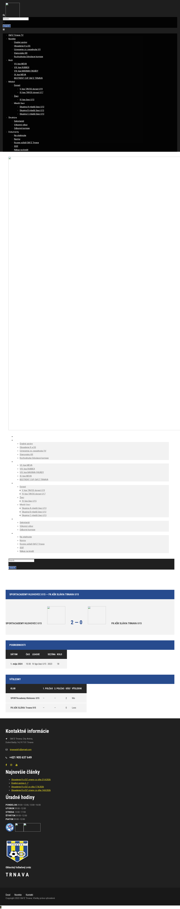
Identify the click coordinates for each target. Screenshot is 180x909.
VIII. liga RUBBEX (21, 67)
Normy (17, 139)
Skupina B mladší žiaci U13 (32, 110)
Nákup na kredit (21, 150)
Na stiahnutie (20, 135)
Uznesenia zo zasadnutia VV (27, 49)
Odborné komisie (22, 128)
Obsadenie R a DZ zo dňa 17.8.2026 (27, 787)
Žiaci (16, 96)
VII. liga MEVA (20, 64)
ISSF (16, 146)
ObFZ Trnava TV (15, 35)
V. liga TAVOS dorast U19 (31, 89)
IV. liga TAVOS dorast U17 (31, 92)
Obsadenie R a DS (22, 46)
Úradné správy (20, 42)
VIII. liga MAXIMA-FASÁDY (26, 71)
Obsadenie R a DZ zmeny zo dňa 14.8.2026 (31, 790)
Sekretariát (19, 121)
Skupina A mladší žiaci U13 (32, 107)
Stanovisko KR (20, 53)
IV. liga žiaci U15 (27, 99)
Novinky (12, 39)
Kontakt (29, 894)
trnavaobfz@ (21, 749)
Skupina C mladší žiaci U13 (32, 114)
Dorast (17, 85)
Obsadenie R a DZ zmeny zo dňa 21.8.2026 (31, 779)
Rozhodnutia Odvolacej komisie (28, 56)
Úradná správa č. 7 (19, 783)
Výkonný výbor (21, 124)
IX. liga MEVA (20, 74)
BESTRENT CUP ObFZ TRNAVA (28, 78)
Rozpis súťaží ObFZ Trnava (26, 142)
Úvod (8, 894)
